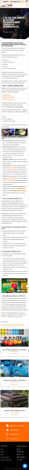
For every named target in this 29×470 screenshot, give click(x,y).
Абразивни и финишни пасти (8, 97)
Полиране (5, 15)
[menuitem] (5, 1)
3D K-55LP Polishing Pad (10, 180)
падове (12, 99)
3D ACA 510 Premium (11, 167)
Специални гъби (6, 99)
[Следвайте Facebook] (18, 460)
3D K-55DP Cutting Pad (13, 170)
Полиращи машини (6, 95)
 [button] (26, 5)
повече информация (14, 353)
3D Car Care (22, 296)
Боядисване (17, 381)
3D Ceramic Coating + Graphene (19, 190)
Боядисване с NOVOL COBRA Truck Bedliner (14, 410)
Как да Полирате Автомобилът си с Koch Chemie (14, 350)
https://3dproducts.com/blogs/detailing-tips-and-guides (13, 325)
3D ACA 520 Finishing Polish (13, 178)
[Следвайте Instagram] (21, 460)
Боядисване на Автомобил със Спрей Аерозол (14, 380)
